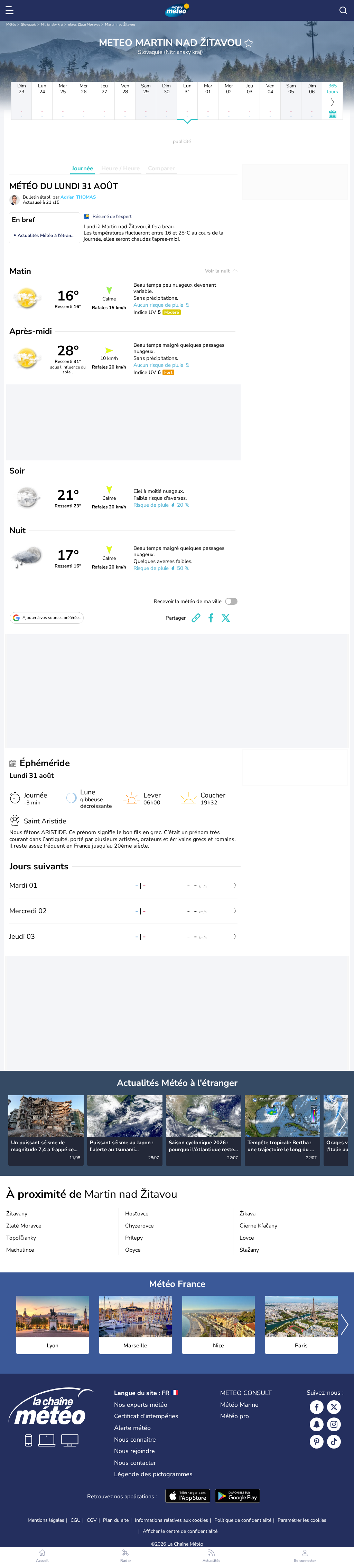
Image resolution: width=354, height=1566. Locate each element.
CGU (76, 1520)
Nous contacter (135, 1463)
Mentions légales (46, 1520)
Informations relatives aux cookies (171, 1520)
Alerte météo (132, 1428)
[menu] (10, 10)
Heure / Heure (120, 168)
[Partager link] (196, 617)
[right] (342, 1123)
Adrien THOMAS (78, 197)
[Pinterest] (317, 1442)
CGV (92, 1520)
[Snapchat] (317, 1424)
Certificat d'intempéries (146, 1416)
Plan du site (116, 1520)
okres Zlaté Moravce (84, 24)
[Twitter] (334, 1407)
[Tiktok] (334, 1442)
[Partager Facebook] (210, 617)
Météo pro (234, 1416)
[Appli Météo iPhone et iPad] (187, 1496)
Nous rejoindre (134, 1451)
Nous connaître (135, 1439)
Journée (82, 168)
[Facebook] (317, 1407)
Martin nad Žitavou (120, 24)
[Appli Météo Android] (237, 1496)
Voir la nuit (218, 271)
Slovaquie (28, 24)
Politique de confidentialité (242, 1520)
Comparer (161, 168)
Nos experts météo (140, 1405)
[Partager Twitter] (225, 617)
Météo (11, 24)
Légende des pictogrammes (153, 1474)
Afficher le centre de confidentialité (180, 1531)
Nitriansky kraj (52, 24)
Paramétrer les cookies (302, 1520)
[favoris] (248, 43)
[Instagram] (334, 1424)
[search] (343, 10)
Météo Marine (239, 1405)
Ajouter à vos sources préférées (51, 617)
